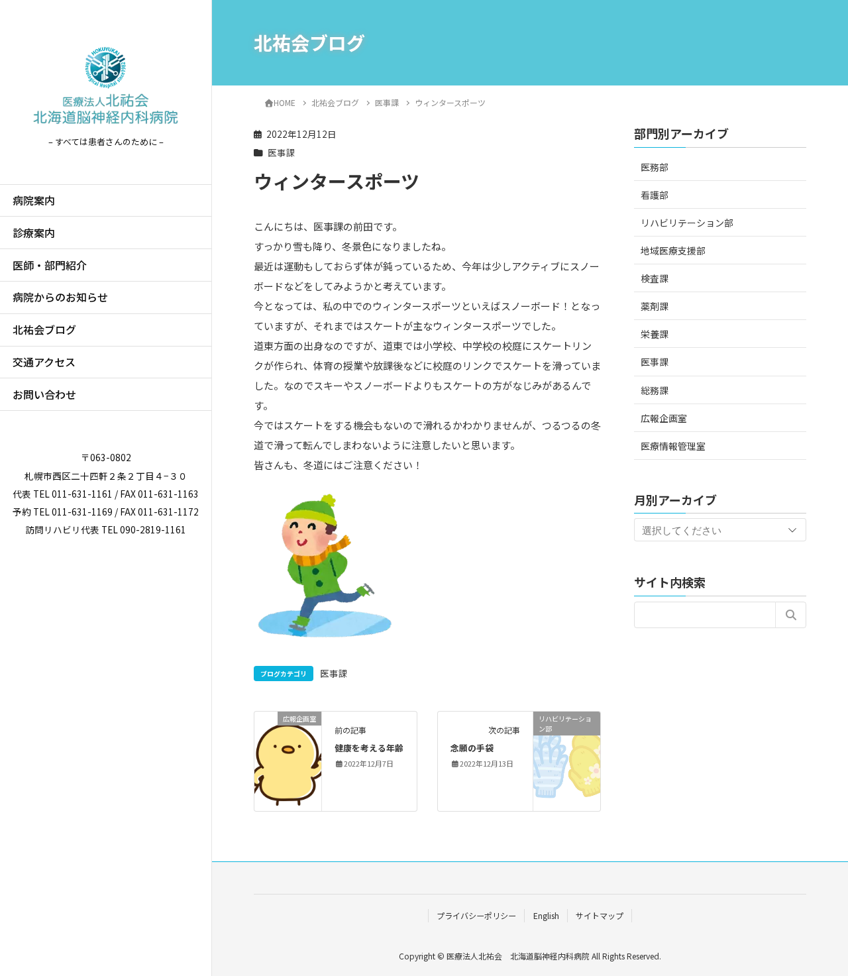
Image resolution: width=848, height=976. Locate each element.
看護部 (654, 194)
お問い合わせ (44, 394)
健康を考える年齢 (369, 747)
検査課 (654, 277)
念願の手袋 (472, 747)
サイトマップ (599, 915)
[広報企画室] (287, 760)
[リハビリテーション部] (566, 760)
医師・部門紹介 (50, 265)
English (546, 915)
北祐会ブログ (44, 329)
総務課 (654, 389)
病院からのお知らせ (60, 297)
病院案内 (34, 200)
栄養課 (654, 334)
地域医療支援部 (673, 249)
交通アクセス (44, 362)
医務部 (654, 166)
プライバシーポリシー (476, 915)
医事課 (281, 152)
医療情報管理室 (673, 445)
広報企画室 (664, 417)
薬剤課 (654, 305)
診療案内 (34, 233)
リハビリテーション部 (687, 222)
